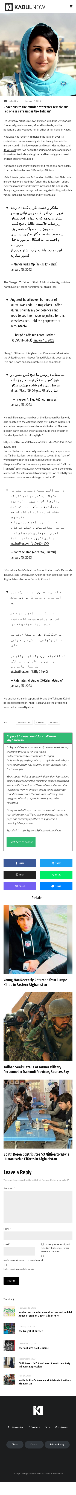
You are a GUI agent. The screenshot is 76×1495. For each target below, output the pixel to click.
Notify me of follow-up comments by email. (24, 1260)
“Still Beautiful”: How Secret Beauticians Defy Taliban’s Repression (44, 1365)
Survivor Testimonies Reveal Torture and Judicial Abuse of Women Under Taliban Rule (45, 1314)
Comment (9, 1188)
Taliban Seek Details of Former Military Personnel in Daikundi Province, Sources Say (36, 1069)
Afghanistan (25, 722)
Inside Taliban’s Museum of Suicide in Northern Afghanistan (45, 1382)
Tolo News (10, 149)
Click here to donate (21, 841)
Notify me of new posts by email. (19, 1269)
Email (7, 1244)
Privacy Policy (57, 1444)
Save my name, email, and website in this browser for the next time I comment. (55, 1248)
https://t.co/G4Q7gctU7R (27, 390)
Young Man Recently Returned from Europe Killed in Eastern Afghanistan (35, 982)
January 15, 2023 (21, 269)
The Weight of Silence (31, 1331)
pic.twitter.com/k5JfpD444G (29, 671)
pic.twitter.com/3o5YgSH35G (29, 543)
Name (7, 1228)
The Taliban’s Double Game (34, 1348)
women (54, 722)
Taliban (40, 722)
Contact (34, 1444)
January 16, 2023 (43, 340)
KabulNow (14, 101)
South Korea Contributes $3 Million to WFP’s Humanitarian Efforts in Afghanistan (36, 1156)
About (15, 1444)
